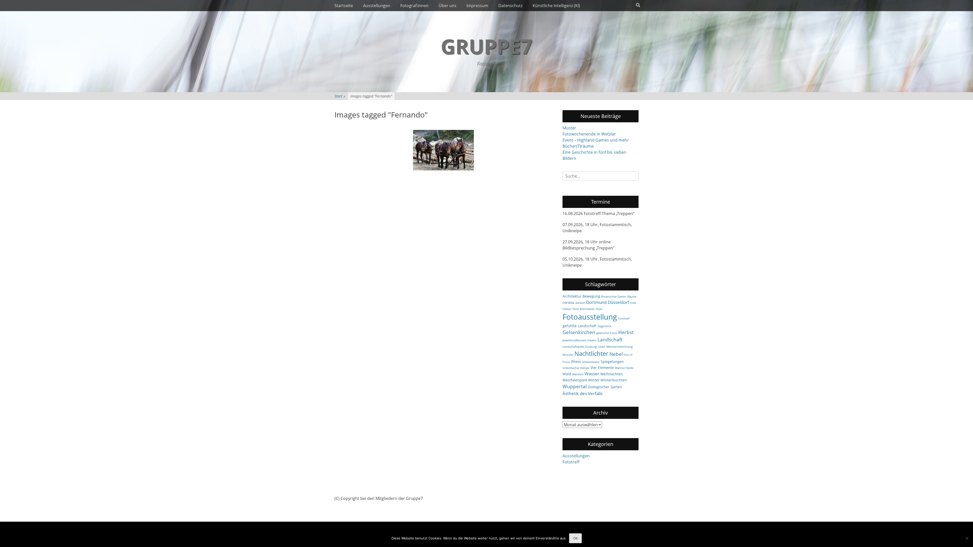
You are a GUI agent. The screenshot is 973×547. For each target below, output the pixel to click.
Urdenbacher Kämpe (576, 368)
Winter (594, 380)
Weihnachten (611, 374)
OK (575, 538)
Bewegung (591, 296)
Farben (567, 309)
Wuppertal (575, 386)
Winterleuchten (614, 380)
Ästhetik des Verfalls (583, 393)
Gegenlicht (604, 326)
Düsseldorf (618, 302)
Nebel (616, 354)
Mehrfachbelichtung (619, 346)
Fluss (599, 309)
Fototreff (623, 318)
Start (339, 96)
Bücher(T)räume (578, 146)
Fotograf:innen (414, 5)
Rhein (576, 361)
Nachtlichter (591, 353)
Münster (568, 355)
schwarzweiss (591, 362)
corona (568, 302)
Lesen (601, 346)
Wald (567, 374)
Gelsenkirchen (579, 332)
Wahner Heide (624, 368)
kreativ (592, 340)
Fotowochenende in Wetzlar (589, 134)
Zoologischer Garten (605, 386)
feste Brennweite (584, 309)
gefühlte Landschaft (579, 325)
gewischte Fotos (606, 333)
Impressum (477, 5)
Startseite (343, 5)
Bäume (632, 296)
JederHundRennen (575, 340)
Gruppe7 (486, 46)
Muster (569, 128)
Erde (633, 303)
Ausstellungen (376, 5)
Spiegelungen (612, 361)
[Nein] (966, 538)
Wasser (592, 374)
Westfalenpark (575, 380)
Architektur (572, 296)
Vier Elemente (602, 367)
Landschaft (610, 339)
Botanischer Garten (613, 296)
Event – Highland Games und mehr (596, 140)
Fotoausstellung (590, 317)
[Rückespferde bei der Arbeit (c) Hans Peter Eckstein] (443, 150)
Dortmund (596, 302)
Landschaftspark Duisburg (580, 346)
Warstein (578, 374)
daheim (580, 303)
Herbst (626, 332)
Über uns (447, 5)
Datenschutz (510, 5)
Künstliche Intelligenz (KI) (556, 5)
